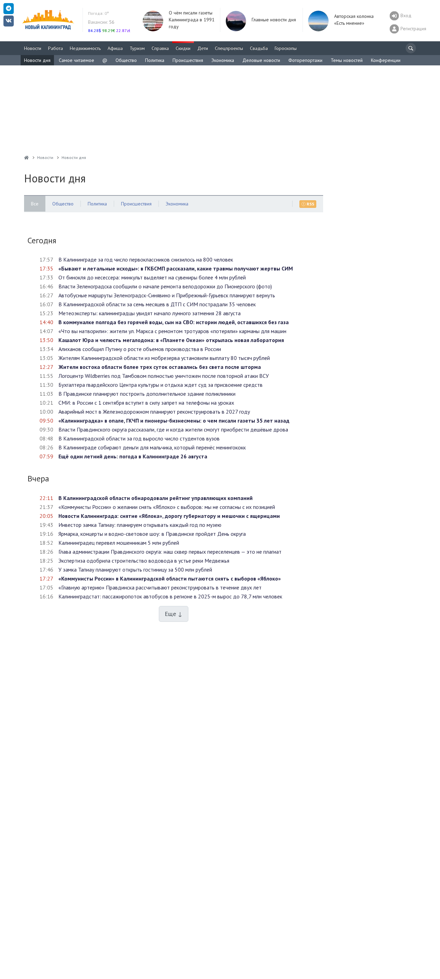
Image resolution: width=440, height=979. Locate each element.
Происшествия (188, 60)
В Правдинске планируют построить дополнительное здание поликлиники (146, 393)
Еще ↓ (174, 614)
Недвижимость (85, 48)
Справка (160, 48)
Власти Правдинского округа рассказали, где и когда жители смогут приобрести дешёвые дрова (173, 429)
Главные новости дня (274, 20)
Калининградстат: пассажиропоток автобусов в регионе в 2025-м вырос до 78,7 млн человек (170, 596)
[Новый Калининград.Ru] (26, 157)
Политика (154, 60)
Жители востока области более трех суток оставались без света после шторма (159, 366)
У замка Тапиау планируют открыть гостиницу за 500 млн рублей (135, 569)
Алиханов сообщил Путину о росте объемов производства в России (139, 348)
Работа (55, 48)
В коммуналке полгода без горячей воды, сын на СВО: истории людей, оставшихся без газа (173, 322)
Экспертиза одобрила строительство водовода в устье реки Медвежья (143, 560)
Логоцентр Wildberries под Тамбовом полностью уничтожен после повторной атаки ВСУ (163, 375)
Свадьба (259, 48)
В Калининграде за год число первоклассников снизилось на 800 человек (145, 259)
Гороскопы (286, 48)
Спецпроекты (229, 48)
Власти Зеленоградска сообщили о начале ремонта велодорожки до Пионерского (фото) (165, 286)
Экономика (222, 60)
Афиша (115, 48)
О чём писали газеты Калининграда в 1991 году (191, 20)
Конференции (385, 60)
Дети (202, 48)
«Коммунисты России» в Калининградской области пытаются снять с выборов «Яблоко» (169, 578)
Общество (126, 60)
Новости (32, 48)
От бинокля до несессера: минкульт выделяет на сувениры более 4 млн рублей (152, 277)
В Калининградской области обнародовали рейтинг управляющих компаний (155, 497)
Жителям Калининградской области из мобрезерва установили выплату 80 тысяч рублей (164, 357)
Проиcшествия (136, 204)
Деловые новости (261, 60)
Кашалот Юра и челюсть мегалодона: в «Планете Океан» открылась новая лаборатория (171, 340)
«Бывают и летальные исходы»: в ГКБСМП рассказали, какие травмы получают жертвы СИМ (175, 268)
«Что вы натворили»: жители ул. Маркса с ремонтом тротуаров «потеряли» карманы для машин (172, 331)
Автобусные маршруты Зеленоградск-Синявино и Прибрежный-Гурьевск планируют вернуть (166, 295)
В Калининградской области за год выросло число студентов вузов (139, 438)
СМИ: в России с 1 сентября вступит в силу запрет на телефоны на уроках (146, 402)
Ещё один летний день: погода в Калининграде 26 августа (132, 456)
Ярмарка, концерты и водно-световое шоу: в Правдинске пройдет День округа (152, 533)
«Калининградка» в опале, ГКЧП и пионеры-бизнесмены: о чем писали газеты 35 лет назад (173, 420)
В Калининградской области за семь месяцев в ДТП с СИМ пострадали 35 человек (157, 304)
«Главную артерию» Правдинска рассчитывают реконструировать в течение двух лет (160, 587)
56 (101, 22)
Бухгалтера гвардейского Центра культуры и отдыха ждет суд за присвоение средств (160, 384)
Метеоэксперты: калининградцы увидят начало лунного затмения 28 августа (149, 313)
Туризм (137, 48)
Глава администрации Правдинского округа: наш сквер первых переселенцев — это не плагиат (170, 551)
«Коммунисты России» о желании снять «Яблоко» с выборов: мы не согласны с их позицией (166, 506)
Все (34, 204)
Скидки (183, 48)
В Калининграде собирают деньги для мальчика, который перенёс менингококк (152, 447)
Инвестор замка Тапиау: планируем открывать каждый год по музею (139, 524)
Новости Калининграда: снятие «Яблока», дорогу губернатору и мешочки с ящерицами (169, 515)
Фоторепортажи (305, 60)
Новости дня (37, 60)
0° (98, 13)
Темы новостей (347, 60)
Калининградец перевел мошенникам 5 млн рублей (118, 542)
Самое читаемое (76, 60)
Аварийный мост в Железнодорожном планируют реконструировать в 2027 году (154, 411)
